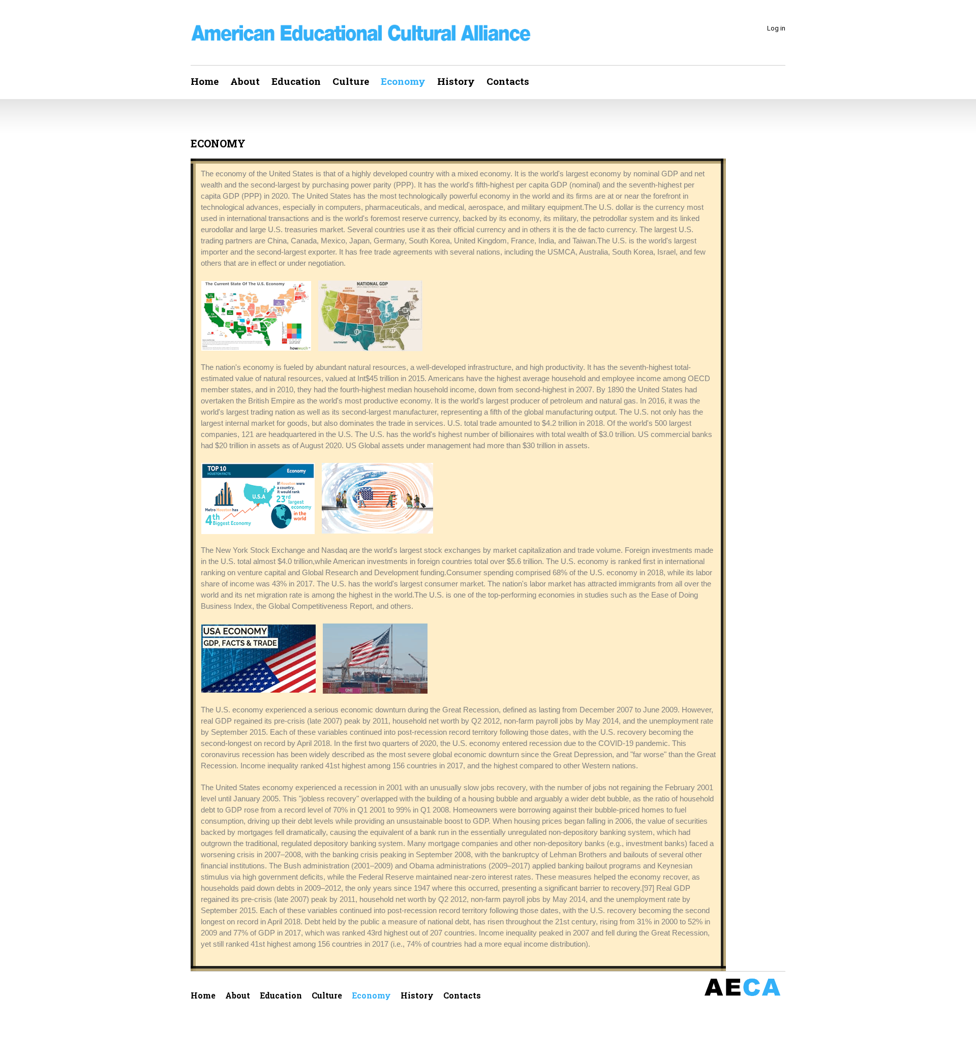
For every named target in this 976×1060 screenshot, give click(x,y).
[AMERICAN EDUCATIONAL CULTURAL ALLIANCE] (361, 33)
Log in (776, 28)
